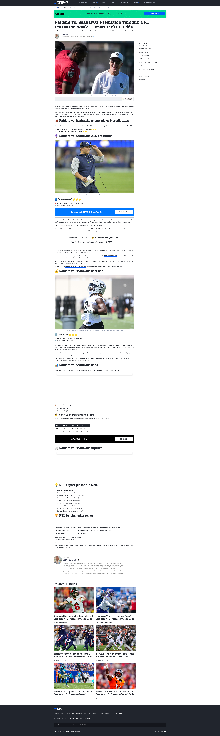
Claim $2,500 (123, 212)
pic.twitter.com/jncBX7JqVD (107, 237)
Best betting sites (143, 45)
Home (55, 7)
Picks (59, 7)
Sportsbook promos (144, 52)
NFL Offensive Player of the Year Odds (110, 524)
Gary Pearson (64, 34)
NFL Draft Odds (82, 533)
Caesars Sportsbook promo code (148, 62)
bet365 (93, 358)
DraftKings (78, 131)
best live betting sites (77, 370)
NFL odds (93, 126)
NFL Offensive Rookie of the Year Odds (88, 527)
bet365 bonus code (144, 59)
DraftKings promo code (145, 72)
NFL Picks (65, 7)
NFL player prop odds (65, 126)
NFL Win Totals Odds (105, 530)
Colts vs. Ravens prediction (65, 490)
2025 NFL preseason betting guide (75, 266)
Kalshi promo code (144, 79)
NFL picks (130, 126)
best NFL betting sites (104, 112)
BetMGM (85, 358)
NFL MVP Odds (81, 524)
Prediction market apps (145, 48)
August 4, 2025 (105, 242)
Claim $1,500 (123, 439)
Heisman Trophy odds (110, 255)
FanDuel (88, 129)
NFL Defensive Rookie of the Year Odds (110, 527)
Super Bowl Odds (60, 524)
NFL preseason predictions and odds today (71, 116)
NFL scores (97, 370)
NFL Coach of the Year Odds (63, 530)
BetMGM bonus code (144, 55)
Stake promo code (144, 76)
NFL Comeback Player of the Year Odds (88, 530)
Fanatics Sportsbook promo (146, 69)
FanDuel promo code (145, 66)
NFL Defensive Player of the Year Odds (66, 527)
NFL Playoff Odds (60, 533)
